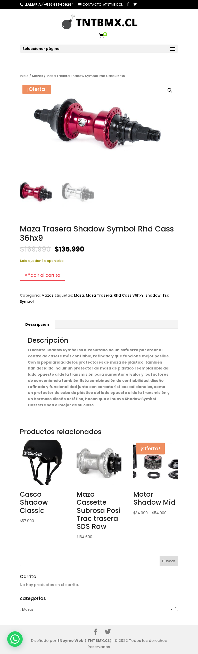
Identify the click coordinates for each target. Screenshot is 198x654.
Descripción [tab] (37, 324)
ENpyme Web (70, 640)
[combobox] (99, 607)
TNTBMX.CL (98, 640)
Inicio (24, 75)
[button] (170, 90)
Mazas (37, 75)
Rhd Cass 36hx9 (129, 295)
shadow (153, 295)
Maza (79, 295)
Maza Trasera (99, 295)
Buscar (168, 561)
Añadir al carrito (42, 275)
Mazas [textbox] (97, 609)
